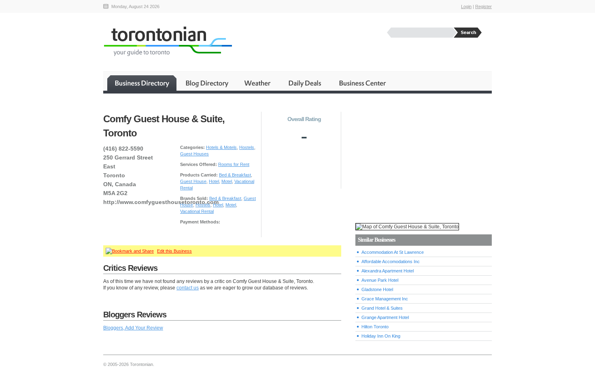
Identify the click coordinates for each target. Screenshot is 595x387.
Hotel (214, 181)
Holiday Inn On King (380, 336)
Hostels (246, 147)
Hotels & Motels (221, 147)
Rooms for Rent (233, 164)
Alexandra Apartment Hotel (387, 270)
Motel (226, 181)
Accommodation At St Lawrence (392, 252)
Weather (258, 83)
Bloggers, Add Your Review (133, 328)
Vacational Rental (197, 211)
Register (483, 6)
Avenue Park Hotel (379, 280)
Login (466, 6)
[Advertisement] (423, 158)
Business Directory (141, 83)
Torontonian (167, 41)
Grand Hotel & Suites (382, 308)
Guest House (193, 181)
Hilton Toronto (375, 326)
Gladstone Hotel (377, 289)
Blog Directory (206, 83)
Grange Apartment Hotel (385, 317)
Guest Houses (194, 153)
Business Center (362, 83)
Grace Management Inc (384, 298)
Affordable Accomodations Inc (390, 261)
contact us (187, 288)
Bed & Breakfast (235, 174)
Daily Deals (305, 83)
